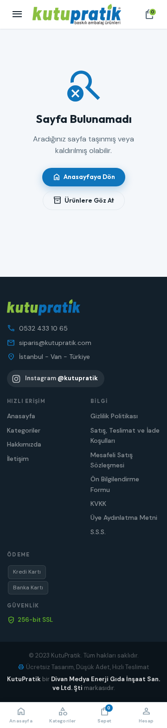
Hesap (146, 714)
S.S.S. (98, 532)
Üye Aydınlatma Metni (123, 517)
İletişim (18, 458)
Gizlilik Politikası (114, 416)
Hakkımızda (24, 444)
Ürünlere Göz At (83, 200)
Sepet (104, 714)
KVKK (98, 503)
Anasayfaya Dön (83, 177)
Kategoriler (23, 430)
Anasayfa (21, 416)
